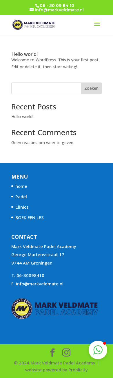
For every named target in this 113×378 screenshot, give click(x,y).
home (21, 186)
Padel (21, 196)
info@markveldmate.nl (39, 284)
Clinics (22, 207)
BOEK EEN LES (29, 217)
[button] (98, 350)
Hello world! (24, 54)
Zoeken (91, 88)
